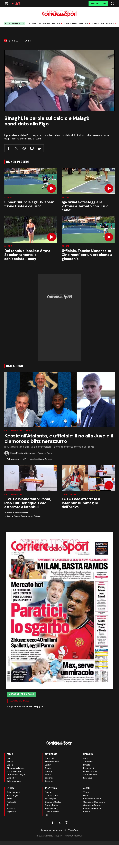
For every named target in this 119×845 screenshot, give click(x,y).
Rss (8, 805)
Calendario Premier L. (93, 808)
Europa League (14, 771)
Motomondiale (52, 761)
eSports (49, 777)
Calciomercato (14, 494)
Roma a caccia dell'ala (17, 512)
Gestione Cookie (53, 802)
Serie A (10, 761)
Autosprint (88, 761)
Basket (48, 764)
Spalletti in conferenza (41, 459)
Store (9, 798)
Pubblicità (11, 802)
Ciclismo (49, 781)
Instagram (57, 830)
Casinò (86, 811)
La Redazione (51, 795)
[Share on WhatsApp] (24, 148)
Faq (46, 814)
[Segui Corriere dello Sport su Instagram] (66, 823)
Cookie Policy (51, 805)
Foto (85, 795)
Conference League (16, 774)
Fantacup (87, 777)
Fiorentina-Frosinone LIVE (44, 23)
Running (48, 771)
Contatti (49, 792)
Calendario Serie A (103, 23)
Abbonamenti (13, 792)
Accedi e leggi (33, 706)
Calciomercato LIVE (76, 23)
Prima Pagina (13, 795)
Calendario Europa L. (93, 805)
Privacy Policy (51, 808)
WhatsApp (73, 830)
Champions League (16, 768)
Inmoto (86, 764)
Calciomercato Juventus (20, 431)
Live (17, 3)
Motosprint (88, 768)
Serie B (10, 764)
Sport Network (90, 774)
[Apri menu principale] (6, 4)
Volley (48, 774)
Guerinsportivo (90, 771)
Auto (85, 758)
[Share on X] (16, 148)
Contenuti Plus (14, 23)
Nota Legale (50, 798)
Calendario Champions (94, 802)
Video (15, 41)
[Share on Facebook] (8, 148)
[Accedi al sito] (113, 4)
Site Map (11, 808)
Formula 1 (49, 758)
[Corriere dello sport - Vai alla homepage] (59, 14)
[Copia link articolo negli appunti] (40, 148)
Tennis (27, 41)
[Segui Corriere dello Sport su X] (59, 823)
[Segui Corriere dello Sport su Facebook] (52, 823)
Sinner (8, 198)
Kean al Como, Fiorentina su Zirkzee (23, 516)
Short (66, 198)
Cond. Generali (52, 811)
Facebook (46, 830)
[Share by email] (32, 148)
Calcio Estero (13, 777)
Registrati (11, 811)
